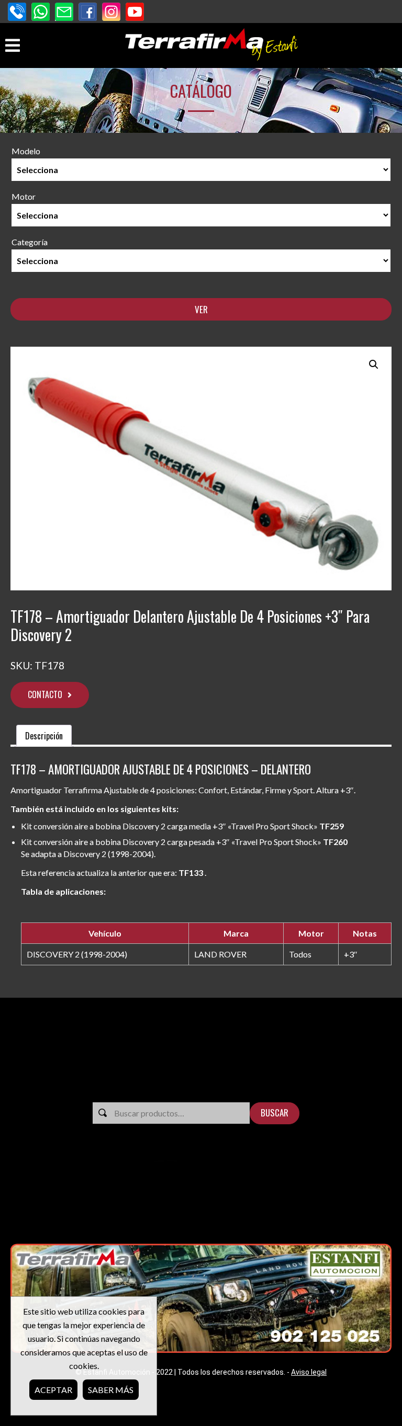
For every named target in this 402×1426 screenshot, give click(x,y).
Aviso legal (309, 1372)
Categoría (30, 242)
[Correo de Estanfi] (64, 13)
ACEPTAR (53, 1390)
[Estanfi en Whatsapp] (40, 13)
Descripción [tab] (44, 735)
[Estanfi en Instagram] (111, 13)
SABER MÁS (110, 1390)
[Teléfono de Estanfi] (17, 13)
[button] (373, 364)
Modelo (26, 151)
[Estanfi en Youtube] (135, 13)
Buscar (274, 1112)
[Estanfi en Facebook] (88, 13)
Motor (24, 196)
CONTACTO (45, 694)
